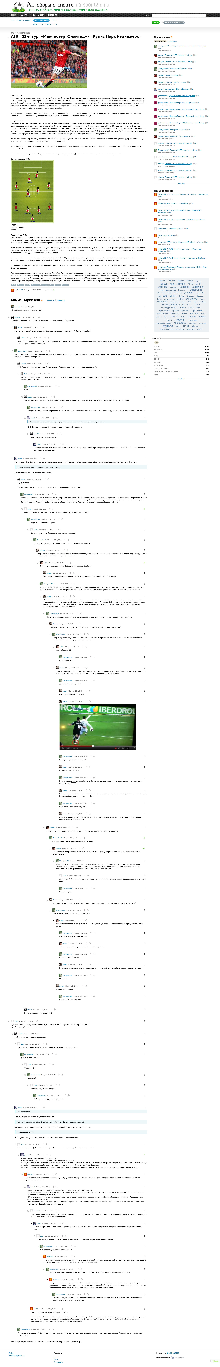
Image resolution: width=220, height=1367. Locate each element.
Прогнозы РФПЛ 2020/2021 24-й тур (178, 55)
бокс (161, 290)
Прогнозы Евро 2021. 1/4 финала (182, 95)
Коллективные (23, 20)
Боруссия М (182, 290)
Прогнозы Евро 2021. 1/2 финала (176, 89)
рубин (158, 316)
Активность (58, 1362)
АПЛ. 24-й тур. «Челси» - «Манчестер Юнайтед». (186, 219)
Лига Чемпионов (187, 298)
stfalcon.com (178, 1357)
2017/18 (172, 280)
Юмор (199, 329)
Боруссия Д (171, 290)
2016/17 (163, 281)
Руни (58, 285)
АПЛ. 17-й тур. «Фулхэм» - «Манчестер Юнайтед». (186, 258)
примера (175, 310)
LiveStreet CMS (173, 1353)
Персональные (41, 20)
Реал (184, 313)
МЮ (27, 285)
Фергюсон (192, 323)
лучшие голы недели (177, 302)
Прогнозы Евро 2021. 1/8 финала (182, 102)
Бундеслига (196, 289)
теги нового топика (163, 323)
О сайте (42, 15)
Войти (156, 22)
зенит (173, 295)
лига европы (169, 299)
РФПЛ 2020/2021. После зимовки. (178, 136)
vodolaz (45, 563)
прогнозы (197, 310)
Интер (181, 295)
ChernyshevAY (22, 351)
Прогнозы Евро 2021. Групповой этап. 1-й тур (186, 123)
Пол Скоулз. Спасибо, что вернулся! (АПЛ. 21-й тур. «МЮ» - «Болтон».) (182, 268)
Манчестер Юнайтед (39, 285)
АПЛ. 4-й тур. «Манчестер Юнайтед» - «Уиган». (185, 242)
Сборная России (196, 316)
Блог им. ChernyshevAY (166, 57)
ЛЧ (189, 301)
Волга (170, 293)
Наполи (183, 307)
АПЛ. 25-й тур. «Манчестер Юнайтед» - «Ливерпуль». (187, 194)
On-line (157, 362)
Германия (178, 293)
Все (12, 20)
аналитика (167, 283)
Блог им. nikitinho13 (20, 33)
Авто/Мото (158, 349)
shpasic (161, 143)
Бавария (184, 286)
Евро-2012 (162, 295)
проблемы (185, 310)
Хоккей (157, 356)
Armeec (42, 550)
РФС (183, 316)
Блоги (24, 15)
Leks (29, 509)
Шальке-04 (180, 329)
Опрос (198, 307)
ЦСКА (186, 326)
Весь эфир (181, 183)
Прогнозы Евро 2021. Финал (175, 82)
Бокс (156, 375)
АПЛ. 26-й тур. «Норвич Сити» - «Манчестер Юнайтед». (179, 211)
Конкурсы (158, 365)
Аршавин (173, 287)
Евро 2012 (199, 292)
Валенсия (161, 293)
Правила (52, 15)
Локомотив (161, 301)
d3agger (161, 55)
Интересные (38, 24)
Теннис (157, 359)
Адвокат (199, 281)
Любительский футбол (178, 68)
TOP (55, 20)
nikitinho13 (19, 290)
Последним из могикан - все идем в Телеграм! (188, 46)
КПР (51, 285)
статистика (192, 320)
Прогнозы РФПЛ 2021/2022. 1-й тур (178, 61)
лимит (202, 299)
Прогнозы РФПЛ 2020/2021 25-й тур (178, 177)
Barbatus (27, 374)
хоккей (178, 326)
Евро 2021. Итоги (171, 75)
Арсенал (163, 286)
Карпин (200, 295)
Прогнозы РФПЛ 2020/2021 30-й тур (178, 143)
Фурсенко (202, 323)
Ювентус (190, 329)
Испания (190, 295)
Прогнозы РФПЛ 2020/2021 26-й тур (178, 170)
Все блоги (181, 379)
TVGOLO (190, 281)
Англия (20, 285)
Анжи (190, 283)
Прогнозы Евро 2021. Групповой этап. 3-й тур (186, 109)
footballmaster (163, 228)
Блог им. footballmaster (167, 231)
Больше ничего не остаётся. (178, 203)
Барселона (197, 286)
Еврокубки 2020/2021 (178, 129)
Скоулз (65, 285)
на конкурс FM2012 (169, 307)
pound (33, 418)
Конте (159, 299)
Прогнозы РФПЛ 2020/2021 (168, 313)
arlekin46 (17, 307)
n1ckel (20, 328)
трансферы (180, 322)
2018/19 (181, 281)
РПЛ (203, 313)
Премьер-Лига (164, 310)
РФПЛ (174, 316)
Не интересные (51, 24)
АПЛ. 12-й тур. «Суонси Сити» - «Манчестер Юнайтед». (179, 250)
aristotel (17, 317)
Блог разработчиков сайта (166, 372)
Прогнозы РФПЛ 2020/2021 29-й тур (183, 150)
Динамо (188, 292)
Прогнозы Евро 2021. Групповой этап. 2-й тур (186, 116)
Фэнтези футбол (161, 368)
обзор (191, 307)
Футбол (160, 237)
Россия (194, 313)
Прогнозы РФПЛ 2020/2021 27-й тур (178, 163)
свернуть (50, 300)
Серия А (168, 320)
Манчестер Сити (200, 302)
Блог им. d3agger (164, 50)
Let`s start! (171, 235)
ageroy (160, 89)
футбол (168, 326)
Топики (14, 15)
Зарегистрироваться (174, 22)
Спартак (180, 320)
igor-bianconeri (163, 95)
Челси (195, 326)
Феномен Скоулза (176, 228)
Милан (190, 304)
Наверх (216, 1361)
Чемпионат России (166, 329)
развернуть (61, 300)
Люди (32, 15)
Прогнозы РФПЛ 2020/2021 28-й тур (178, 157)
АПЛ (13, 285)
